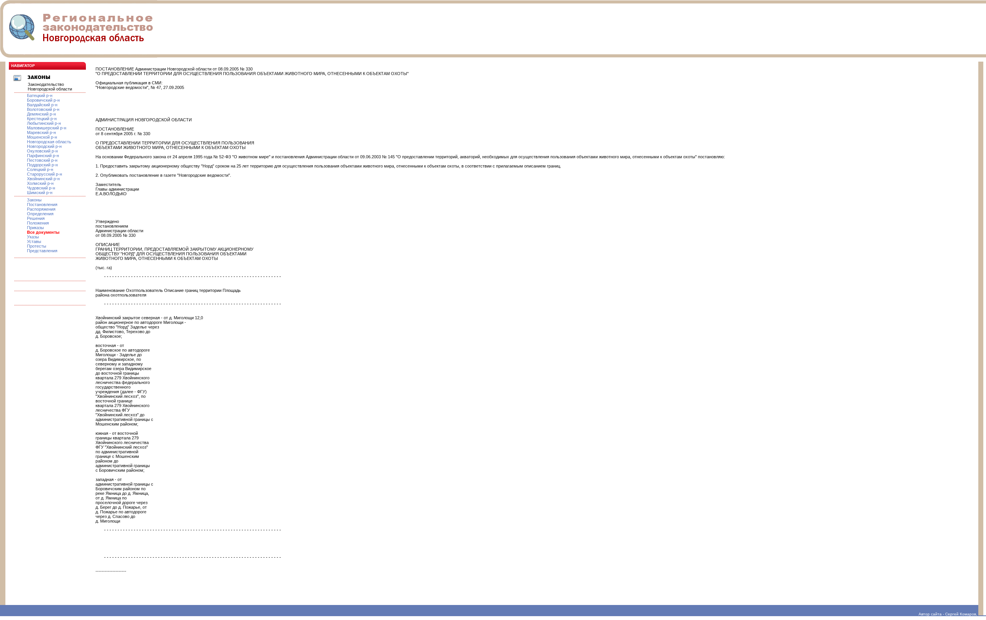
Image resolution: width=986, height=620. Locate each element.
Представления (42, 250)
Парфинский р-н (43, 155)
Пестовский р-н (42, 160)
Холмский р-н (40, 183)
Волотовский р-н (43, 109)
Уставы (34, 241)
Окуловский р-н (42, 151)
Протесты (36, 246)
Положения (38, 223)
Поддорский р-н (42, 165)
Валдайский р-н (42, 104)
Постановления (42, 204)
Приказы (35, 227)
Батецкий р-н (39, 95)
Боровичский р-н (43, 100)
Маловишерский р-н (46, 128)
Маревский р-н (41, 132)
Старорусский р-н (44, 174)
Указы (33, 237)
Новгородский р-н (44, 146)
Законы (34, 200)
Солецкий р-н (40, 169)
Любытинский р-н (44, 123)
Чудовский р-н (41, 188)
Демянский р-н (41, 114)
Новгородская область (49, 141)
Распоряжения (41, 209)
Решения (36, 218)
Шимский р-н (39, 192)
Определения (40, 213)
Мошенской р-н (42, 137)
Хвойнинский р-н (43, 178)
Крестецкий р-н (42, 118)
